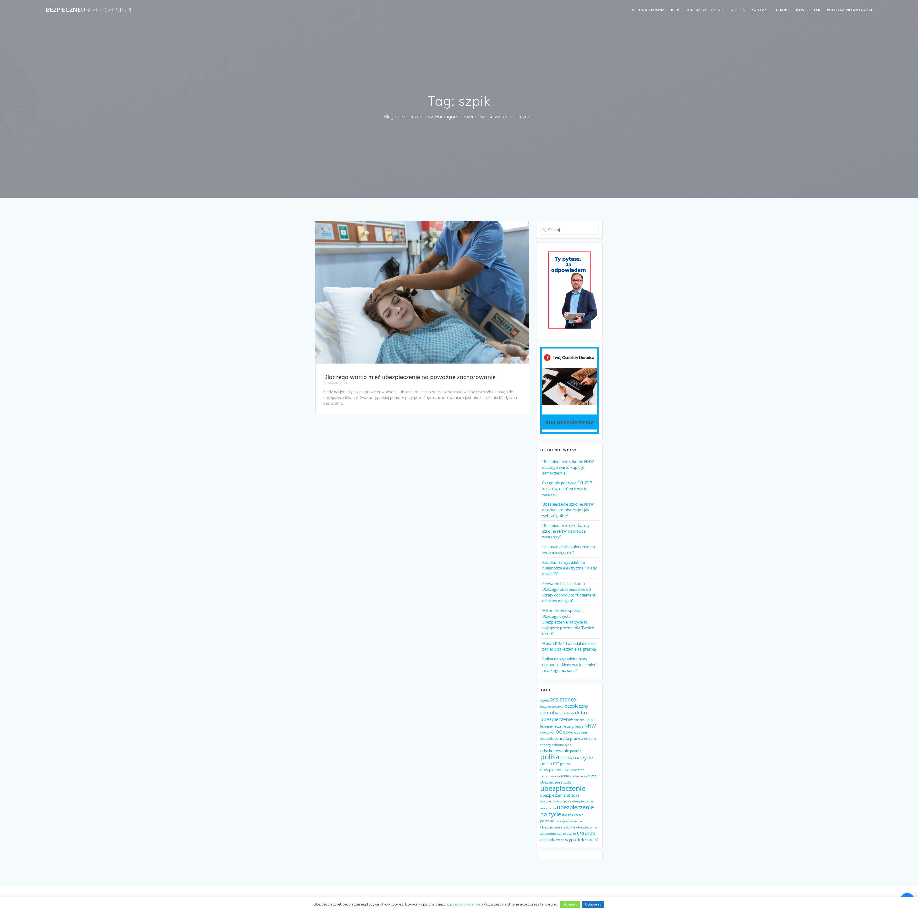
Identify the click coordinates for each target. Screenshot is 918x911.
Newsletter (808, 9)
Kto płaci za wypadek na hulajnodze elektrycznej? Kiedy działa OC (569, 568)
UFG (580, 833)
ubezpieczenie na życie (567, 810)
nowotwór (547, 732)
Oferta (738, 9)
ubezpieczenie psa (569, 821)
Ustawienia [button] (593, 904)
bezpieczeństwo (551, 707)
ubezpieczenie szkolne (557, 827)
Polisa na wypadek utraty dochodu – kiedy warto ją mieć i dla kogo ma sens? (569, 664)
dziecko (579, 720)
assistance (563, 699)
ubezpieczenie (563, 788)
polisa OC (549, 764)
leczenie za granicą (568, 726)
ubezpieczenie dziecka (559, 795)
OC (559, 732)
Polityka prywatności (849, 9)
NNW (590, 726)
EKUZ (589, 720)
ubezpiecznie (566, 834)
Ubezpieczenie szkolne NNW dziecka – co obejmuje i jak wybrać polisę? (568, 510)
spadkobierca (578, 776)
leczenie (546, 726)
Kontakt (760, 9)
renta (565, 776)
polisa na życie (576, 757)
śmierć (591, 839)
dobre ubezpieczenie (564, 716)
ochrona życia (561, 745)
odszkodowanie (554, 750)
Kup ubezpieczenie (705, 9)
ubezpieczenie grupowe (555, 801)
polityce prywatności (466, 904)
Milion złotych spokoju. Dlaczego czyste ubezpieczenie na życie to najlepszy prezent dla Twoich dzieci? (568, 622)
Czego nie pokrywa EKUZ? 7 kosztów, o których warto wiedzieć (567, 488)
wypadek (574, 839)
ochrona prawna (569, 738)
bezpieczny (576, 706)
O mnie (783, 9)
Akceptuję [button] (570, 904)
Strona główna (648, 9)
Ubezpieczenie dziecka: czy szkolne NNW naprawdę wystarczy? (566, 531)
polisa (549, 757)
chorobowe (566, 713)
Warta (560, 840)
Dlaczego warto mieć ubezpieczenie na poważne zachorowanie (409, 377)
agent (544, 700)
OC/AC (568, 732)
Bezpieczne (89, 10)
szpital (567, 782)
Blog (676, 9)
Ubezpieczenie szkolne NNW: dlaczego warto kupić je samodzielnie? (568, 467)
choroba (549, 712)
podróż (575, 751)
